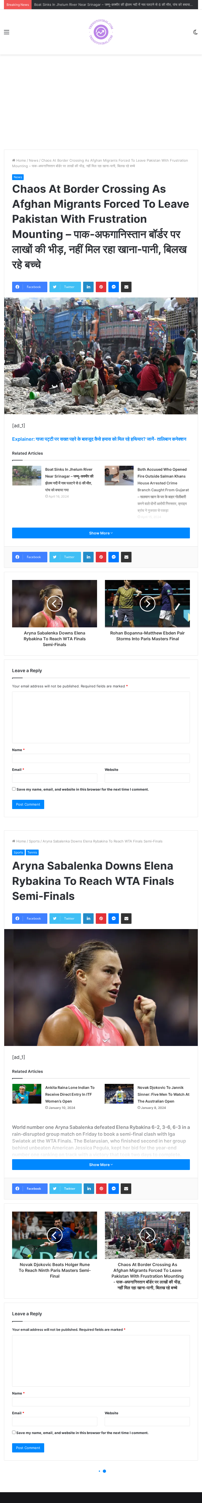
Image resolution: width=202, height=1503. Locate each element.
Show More (99, 533)
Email (18, 769)
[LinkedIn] (88, 287)
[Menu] (6, 34)
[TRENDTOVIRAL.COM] (101, 32)
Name (18, 750)
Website (111, 769)
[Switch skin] (195, 34)
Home (20, 160)
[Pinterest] (101, 287)
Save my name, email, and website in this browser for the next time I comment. (83, 789)
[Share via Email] (126, 287)
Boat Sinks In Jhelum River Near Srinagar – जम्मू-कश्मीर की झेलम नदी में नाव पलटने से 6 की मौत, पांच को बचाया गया (114, 4)
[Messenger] (113, 287)
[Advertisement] (101, 105)
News (33, 160)
